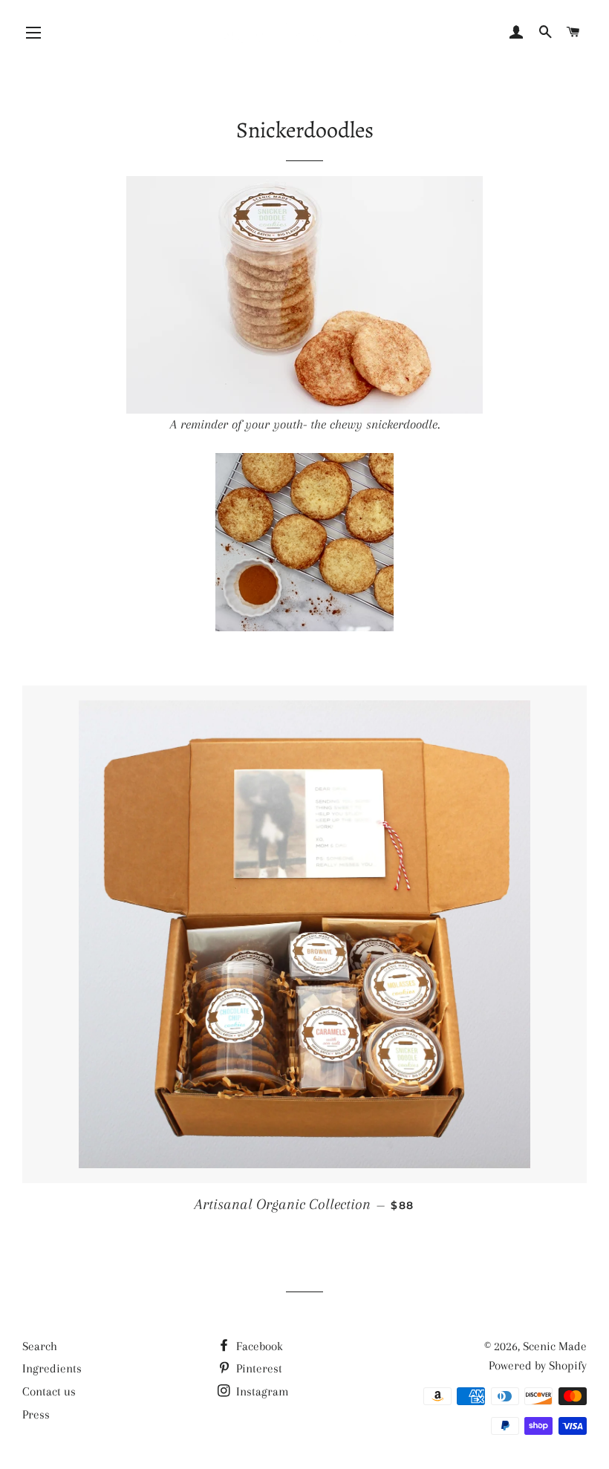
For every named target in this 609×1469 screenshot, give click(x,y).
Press (36, 1414)
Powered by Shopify (538, 1365)
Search (39, 1346)
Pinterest (257, 1368)
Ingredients (52, 1368)
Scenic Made (555, 1346)
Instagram (261, 1391)
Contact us (49, 1391)
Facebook (258, 1346)
